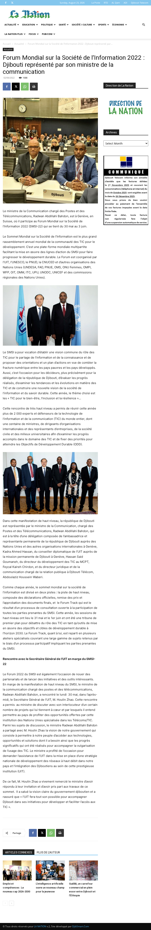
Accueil (7, 43)
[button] (143, 25)
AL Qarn (116, 2)
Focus (32, 34)
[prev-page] (5, 903)
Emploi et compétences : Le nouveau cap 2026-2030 (16, 887)
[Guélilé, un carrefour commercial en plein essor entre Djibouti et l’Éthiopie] (83, 870)
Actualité (10, 24)
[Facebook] (6, 2)
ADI (125, 2)
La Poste (95, 2)
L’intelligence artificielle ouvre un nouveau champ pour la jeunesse (50, 887)
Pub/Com (47, 34)
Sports (102, 24)
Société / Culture (82, 24)
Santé (62, 24)
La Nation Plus (14, 34)
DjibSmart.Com (80, 926)
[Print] (34, 86)
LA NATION (40, 926)
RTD (106, 2)
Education (28, 24)
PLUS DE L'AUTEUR (48, 852)
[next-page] (11, 903)
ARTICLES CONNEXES (18, 852)
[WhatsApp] (25, 86)
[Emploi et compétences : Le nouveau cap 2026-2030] (17, 870)
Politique (47, 24)
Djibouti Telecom (139, 2)
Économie (118, 24)
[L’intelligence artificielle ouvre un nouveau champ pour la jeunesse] (50, 870)
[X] (12, 2)
